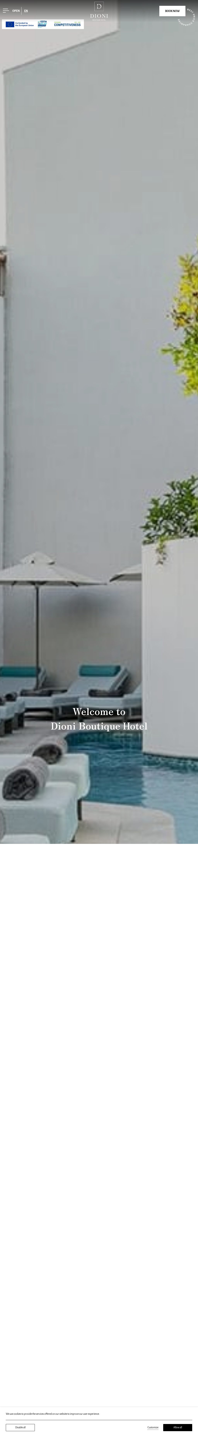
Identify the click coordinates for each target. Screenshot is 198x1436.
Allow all (177, 1427)
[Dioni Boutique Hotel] (99, 10)
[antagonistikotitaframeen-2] (43, 24)
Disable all (20, 1427)
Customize (153, 1427)
